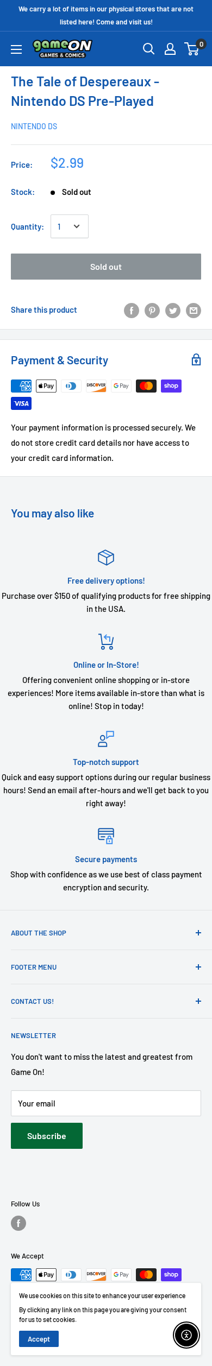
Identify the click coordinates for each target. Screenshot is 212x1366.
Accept (39, 1339)
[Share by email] (193, 309)
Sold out (106, 266)
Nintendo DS (34, 126)
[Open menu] (16, 49)
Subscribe (46, 1135)
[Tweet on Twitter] (172, 309)
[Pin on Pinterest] (152, 309)
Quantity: (27, 226)
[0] (192, 48)
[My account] (170, 49)
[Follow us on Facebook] (18, 1223)
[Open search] (149, 49)
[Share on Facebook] (131, 309)
